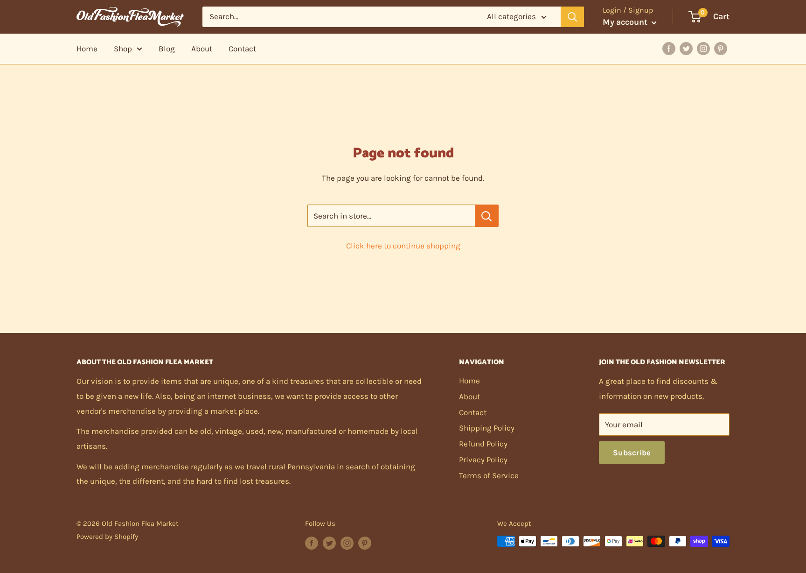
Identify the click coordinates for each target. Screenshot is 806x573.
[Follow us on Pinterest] (364, 542)
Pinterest (720, 48)
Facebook (668, 48)
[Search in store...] (487, 216)
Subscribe (632, 452)
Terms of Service (489, 475)
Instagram (703, 48)
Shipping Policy (486, 427)
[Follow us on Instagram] (347, 542)
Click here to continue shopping (403, 245)
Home (86, 48)
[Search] (572, 17)
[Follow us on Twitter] (329, 542)
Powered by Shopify (107, 536)
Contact (242, 48)
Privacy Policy (483, 459)
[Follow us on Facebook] (311, 542)
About (201, 48)
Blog (167, 48)
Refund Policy (483, 443)
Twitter (686, 48)
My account (626, 22)
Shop (123, 48)
